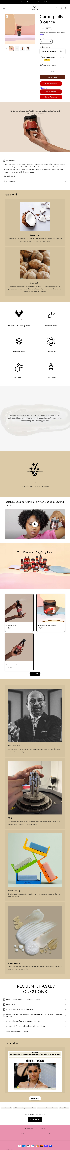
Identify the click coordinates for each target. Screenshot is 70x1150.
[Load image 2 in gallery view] (17, 48)
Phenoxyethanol (34, 169)
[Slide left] (7, 49)
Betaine (62, 164)
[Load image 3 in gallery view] (22, 48)
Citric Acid (6, 172)
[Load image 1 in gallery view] (11, 48)
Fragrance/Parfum (22, 169)
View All (35, 674)
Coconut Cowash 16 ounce (47, 625)
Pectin (5, 167)
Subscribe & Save (49, 58)
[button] (4, 8)
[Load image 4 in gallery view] (28, 48)
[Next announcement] (66, 2)
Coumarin (26, 172)
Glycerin (18, 164)
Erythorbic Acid (16, 172)
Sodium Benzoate (57, 169)
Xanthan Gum (36, 167)
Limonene (33, 172)
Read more (35, 1098)
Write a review (35, 1119)
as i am (11, 1149)
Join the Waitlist (52, 77)
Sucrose (12, 169)
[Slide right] (33, 49)
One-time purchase (49, 51)
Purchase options (45, 47)
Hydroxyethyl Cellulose (51, 164)
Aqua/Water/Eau (9, 164)
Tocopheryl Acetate (48, 167)
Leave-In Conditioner (13, 665)
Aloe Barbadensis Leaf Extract (32, 164)
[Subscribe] (49, 1134)
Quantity (42, 38)
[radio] (42, 51)
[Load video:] (35, 524)
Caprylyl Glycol (45, 169)
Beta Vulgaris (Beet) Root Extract (20, 167)
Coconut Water (11, 625)
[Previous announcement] (4, 2)
